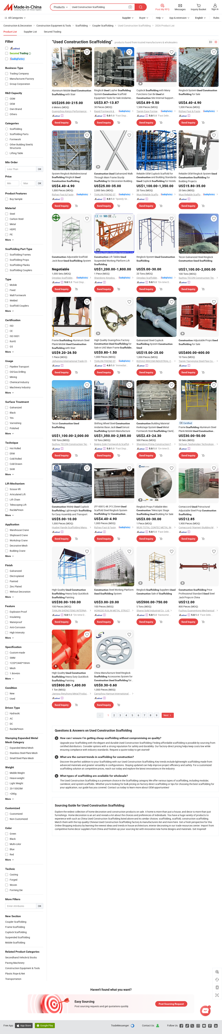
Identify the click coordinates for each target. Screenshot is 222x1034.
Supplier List (30, 31)
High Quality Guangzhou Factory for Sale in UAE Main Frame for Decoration (113, 344)
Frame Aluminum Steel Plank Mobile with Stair (70, 344)
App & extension (178, 17)
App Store (24, 1025)
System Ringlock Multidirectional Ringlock (69, 177)
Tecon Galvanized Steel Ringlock (196, 258)
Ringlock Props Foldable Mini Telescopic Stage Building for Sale (154, 510)
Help (158, 17)
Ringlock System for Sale (198, 92)
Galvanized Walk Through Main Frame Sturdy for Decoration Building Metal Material (113, 177)
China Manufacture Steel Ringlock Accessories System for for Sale (113, 676)
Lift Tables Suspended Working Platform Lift (112, 260)
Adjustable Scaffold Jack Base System (71, 258)
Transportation (13, 979)
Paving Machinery (14, 962)
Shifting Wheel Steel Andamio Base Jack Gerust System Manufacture (112, 427)
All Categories (15, 17)
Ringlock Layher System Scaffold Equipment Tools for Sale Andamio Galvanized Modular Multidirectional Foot (112, 94)
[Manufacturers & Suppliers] (22, 7)
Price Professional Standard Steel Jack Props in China (197, 593)
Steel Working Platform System (114, 591)
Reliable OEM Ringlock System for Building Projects (198, 177)
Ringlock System (155, 258)
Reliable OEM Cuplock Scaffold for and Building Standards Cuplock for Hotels (156, 177)
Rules (216, 17)
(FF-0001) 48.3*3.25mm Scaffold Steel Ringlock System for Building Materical (110, 510)
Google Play (45, 1025)
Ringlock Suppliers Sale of (156, 591)
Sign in (215, 9)
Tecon (65, 425)
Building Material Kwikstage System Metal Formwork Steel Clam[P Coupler (155, 427)
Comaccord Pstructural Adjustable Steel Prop (197, 510)
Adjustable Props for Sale (198, 342)
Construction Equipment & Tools (22, 968)
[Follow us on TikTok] (187, 1025)
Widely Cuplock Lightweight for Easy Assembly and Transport (71, 510)
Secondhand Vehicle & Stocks (21, 957)
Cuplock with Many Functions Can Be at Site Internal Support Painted (154, 94)
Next (166, 715)
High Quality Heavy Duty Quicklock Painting (70, 593)
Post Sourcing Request (171, 1003)
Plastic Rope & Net (15, 973)
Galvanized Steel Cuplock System (154, 344)
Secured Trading (52, 31)
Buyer (142, 17)
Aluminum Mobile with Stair (71, 92)
